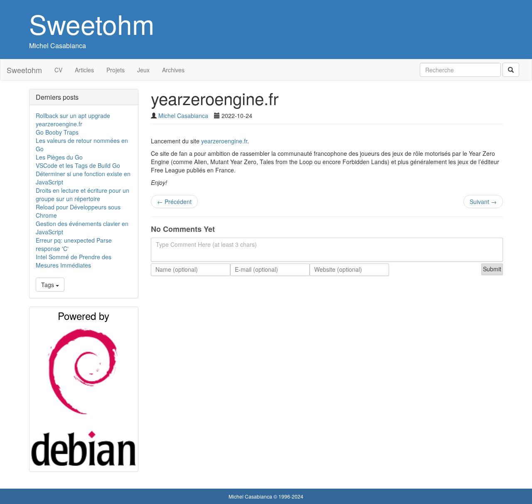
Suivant (483, 201)
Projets (115, 70)
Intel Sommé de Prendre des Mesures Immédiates (73, 261)
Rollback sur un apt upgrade (73, 115)
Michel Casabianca (57, 45)
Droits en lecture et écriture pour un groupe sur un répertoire (82, 194)
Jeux (143, 70)
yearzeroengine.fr (59, 124)
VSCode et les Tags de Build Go (78, 165)
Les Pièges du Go (59, 157)
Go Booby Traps (57, 132)
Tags (48, 284)
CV (58, 70)
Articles (84, 70)
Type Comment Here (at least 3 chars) (206, 244)
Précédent (174, 201)
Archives (173, 70)
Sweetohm (91, 23)
